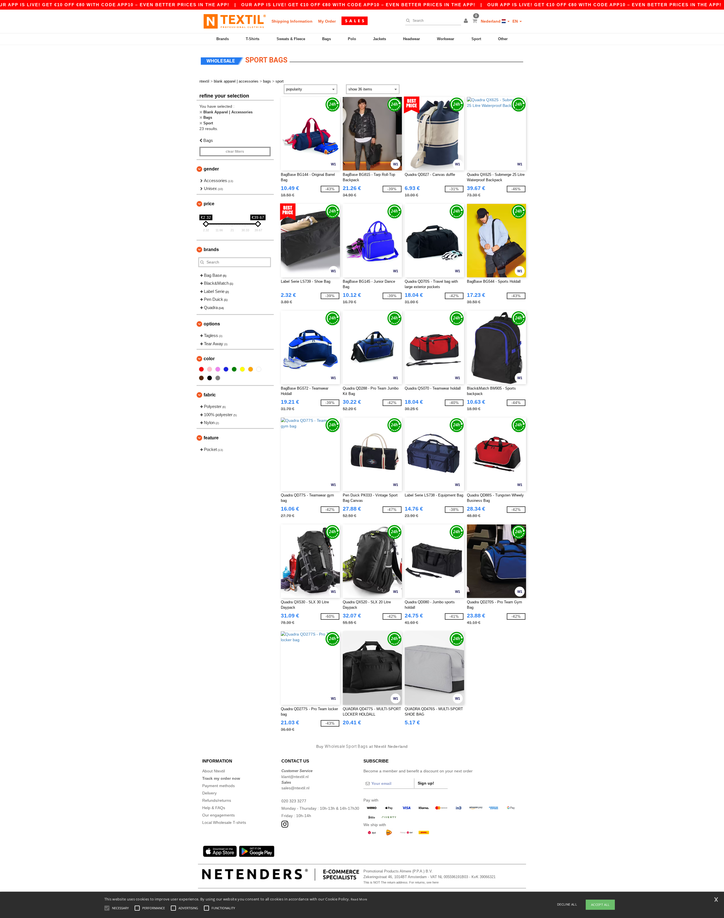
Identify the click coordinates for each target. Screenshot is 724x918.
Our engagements (218, 815)
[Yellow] (242, 369)
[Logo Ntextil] (235, 21)
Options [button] (212, 323)
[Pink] (209, 369)
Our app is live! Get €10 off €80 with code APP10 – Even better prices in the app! (358, 4)
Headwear (411, 39)
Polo (352, 39)
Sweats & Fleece (291, 39)
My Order (327, 21)
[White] (258, 369)
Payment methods (218, 785)
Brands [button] (211, 249)
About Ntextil (213, 771)
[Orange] (250, 369)
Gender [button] (211, 169)
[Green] (234, 369)
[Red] (201, 369)
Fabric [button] (210, 394)
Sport (476, 39)
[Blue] (226, 369)
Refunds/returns (216, 800)
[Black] (209, 378)
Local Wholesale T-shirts (224, 822)
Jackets (379, 39)
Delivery (209, 793)
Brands (222, 39)
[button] (466, 21)
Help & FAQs (213, 807)
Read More (359, 899)
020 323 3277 (293, 801)
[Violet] (217, 369)
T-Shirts (252, 39)
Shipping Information (292, 21)
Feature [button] (211, 437)
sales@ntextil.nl (295, 788)
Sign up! (426, 783)
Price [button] (209, 203)
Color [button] (209, 358)
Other (503, 39)
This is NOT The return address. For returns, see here (401, 882)
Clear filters (235, 152)
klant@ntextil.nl (295, 776)
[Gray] (217, 378)
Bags (326, 39)
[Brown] (201, 378)
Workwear (445, 39)
